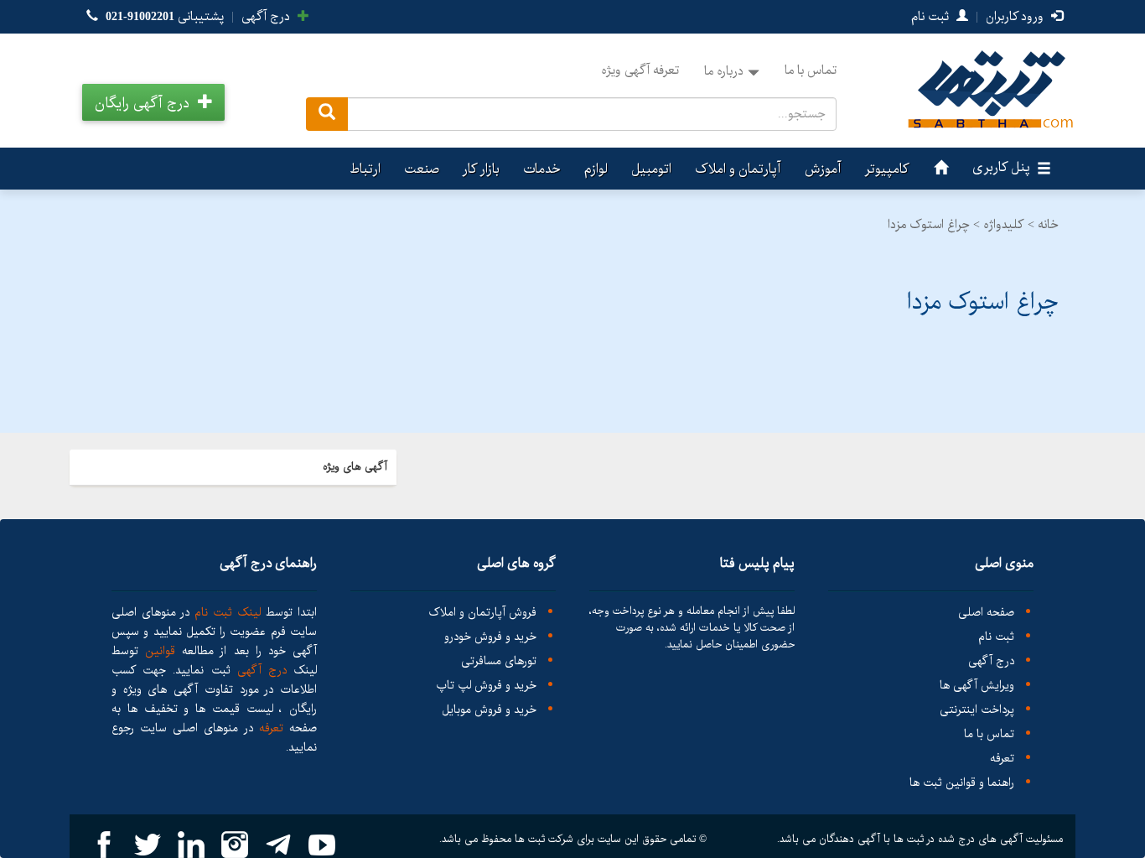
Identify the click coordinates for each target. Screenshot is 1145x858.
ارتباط (365, 169)
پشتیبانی (165, 16)
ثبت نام (931, 16)
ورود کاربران (1016, 16)
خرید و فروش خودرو (490, 637)
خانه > (1043, 225)
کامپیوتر (887, 169)
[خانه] (938, 169)
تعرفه (1002, 758)
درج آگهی (267, 16)
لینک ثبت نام (225, 612)
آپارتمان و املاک (738, 169)
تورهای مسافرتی (498, 661)
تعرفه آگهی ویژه (640, 70)
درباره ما (723, 71)
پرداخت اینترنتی (977, 710)
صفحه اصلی (986, 612)
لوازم (596, 169)
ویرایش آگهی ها (977, 685)
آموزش (823, 169)
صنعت (421, 169)
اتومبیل (651, 169)
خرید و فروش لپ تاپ (486, 685)
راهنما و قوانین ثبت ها (961, 783)
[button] (153, 102)
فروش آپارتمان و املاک (482, 612)
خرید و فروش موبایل (489, 710)
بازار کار (481, 169)
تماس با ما (811, 70)
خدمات (542, 169)
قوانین (160, 651)
